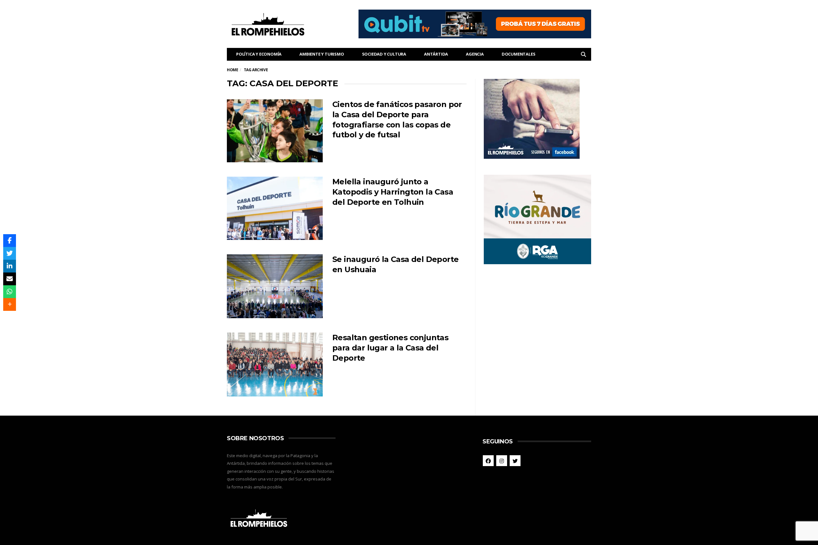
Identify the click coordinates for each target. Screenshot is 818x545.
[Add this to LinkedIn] (9, 266)
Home (232, 70)
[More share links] (9, 304)
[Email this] (9, 278)
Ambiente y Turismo (321, 54)
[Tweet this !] (9, 253)
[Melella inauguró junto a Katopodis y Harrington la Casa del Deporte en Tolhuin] (275, 208)
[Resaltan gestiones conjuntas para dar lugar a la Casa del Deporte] (275, 364)
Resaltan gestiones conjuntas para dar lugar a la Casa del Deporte (390, 348)
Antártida (436, 54)
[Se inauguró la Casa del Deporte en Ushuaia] (275, 286)
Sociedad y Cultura (384, 54)
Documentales (519, 54)
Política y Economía (259, 54)
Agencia (475, 54)
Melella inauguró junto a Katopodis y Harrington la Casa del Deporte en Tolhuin (392, 192)
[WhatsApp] (9, 291)
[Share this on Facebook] (9, 240)
